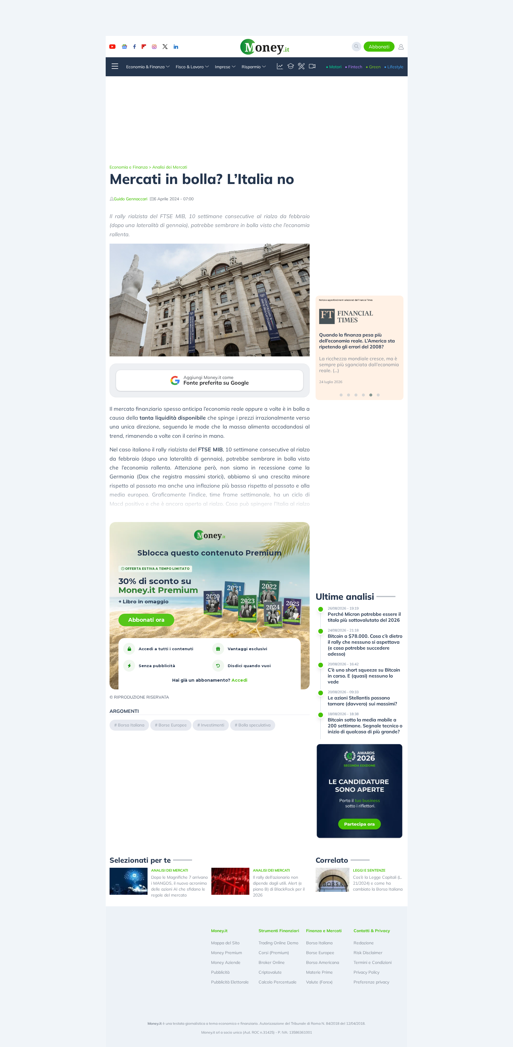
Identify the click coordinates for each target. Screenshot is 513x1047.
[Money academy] (290, 67)
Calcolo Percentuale (278, 982)
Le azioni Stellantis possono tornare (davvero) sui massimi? (362, 701)
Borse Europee (173, 725)
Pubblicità (220, 972)
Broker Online (272, 962)
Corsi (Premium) (274, 952)
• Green (373, 66)
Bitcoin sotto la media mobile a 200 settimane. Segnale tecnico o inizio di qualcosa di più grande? (365, 726)
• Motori (333, 66)
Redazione (364, 943)
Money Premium (226, 952)
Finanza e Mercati (324, 930)
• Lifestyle (393, 66)
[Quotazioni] (280, 67)
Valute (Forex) (319, 982)
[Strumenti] (301, 67)
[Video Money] (312, 67)
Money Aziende (225, 962)
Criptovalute (270, 972)
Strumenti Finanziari (279, 930)
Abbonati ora (146, 620)
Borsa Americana (322, 962)
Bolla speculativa (254, 725)
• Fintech (353, 66)
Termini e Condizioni (373, 962)
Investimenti (212, 725)
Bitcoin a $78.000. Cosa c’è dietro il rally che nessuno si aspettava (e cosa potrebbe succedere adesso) (365, 645)
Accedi (239, 680)
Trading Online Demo (278, 943)
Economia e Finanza (129, 167)
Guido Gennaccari (130, 199)
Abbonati (379, 47)
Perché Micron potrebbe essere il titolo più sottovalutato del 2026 (364, 617)
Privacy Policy (366, 972)
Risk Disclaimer (368, 952)
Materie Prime (319, 972)
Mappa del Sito (225, 943)
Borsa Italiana (131, 725)
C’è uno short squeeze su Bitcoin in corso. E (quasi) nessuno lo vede (364, 676)
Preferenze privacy (371, 982)
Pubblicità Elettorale (230, 982)
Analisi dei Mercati (169, 167)
